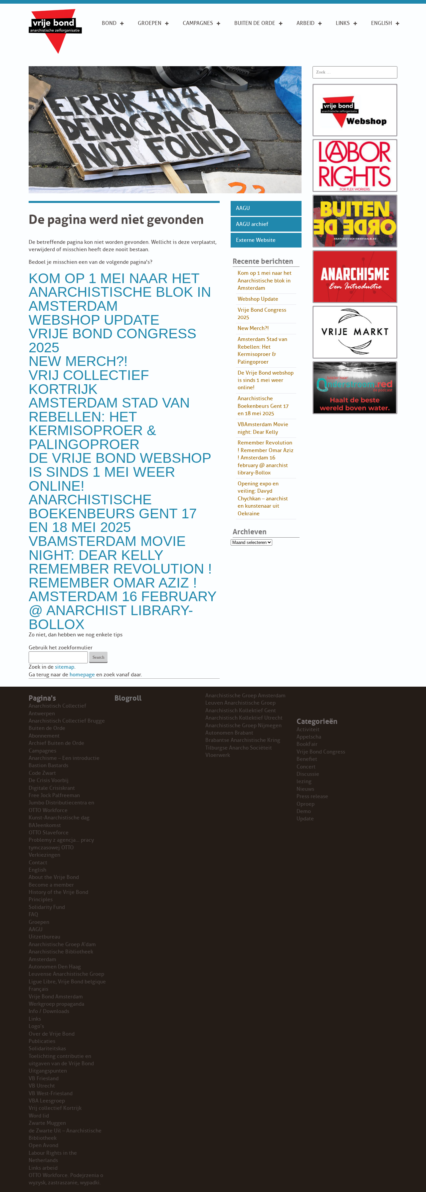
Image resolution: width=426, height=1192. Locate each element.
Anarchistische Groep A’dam (159, 38)
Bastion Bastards (48, 765)
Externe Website (256, 240)
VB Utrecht (42, 1086)
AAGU (243, 208)
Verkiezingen (44, 855)
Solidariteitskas (47, 1048)
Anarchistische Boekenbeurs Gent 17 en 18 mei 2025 (113, 513)
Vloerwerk (217, 755)
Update (305, 818)
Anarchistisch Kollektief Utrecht (244, 718)
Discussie (308, 774)
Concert (306, 767)
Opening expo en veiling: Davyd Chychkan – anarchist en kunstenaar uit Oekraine (263, 498)
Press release (312, 796)
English (381, 23)
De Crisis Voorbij (49, 780)
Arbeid (306, 23)
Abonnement (251, 34)
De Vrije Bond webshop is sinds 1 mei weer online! (120, 471)
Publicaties (42, 1041)
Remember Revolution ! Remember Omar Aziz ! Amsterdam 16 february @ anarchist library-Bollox (122, 596)
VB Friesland (44, 1078)
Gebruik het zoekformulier (61, 647)
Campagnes (198, 23)
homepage (82, 674)
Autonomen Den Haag (55, 966)
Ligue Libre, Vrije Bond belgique (67, 981)
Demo (304, 811)
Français (38, 989)
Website (245, 56)
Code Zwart (42, 773)
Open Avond (43, 1145)
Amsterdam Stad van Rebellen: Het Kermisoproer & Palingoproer (109, 423)
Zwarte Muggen (47, 1123)
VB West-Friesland (51, 1093)
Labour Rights (307, 38)
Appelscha (309, 737)
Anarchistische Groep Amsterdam (245, 695)
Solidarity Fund (47, 907)
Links (343, 23)
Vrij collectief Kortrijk (89, 382)
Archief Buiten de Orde (56, 743)
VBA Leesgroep (47, 1101)
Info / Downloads (49, 1011)
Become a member (51, 885)
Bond (109, 23)
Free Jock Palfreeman (54, 795)
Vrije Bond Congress (321, 752)
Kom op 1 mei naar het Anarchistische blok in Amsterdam (120, 292)
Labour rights (346, 38)
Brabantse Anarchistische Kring (242, 740)
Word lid (39, 1115)
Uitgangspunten (124, 52)
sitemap (64, 667)
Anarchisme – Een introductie (201, 42)
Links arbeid (306, 56)
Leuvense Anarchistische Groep (66, 974)
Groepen (149, 23)
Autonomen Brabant (229, 733)
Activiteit (308, 729)
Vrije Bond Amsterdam (56, 996)
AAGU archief (252, 224)
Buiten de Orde (254, 23)
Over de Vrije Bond (120, 38)
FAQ (33, 914)
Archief (244, 45)
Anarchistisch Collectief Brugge (67, 721)
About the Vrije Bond (385, 38)
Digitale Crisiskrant (52, 788)
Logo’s (36, 1026)
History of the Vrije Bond (58, 892)
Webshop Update (94, 320)
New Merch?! (78, 361)
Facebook (349, 52)
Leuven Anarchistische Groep (240, 703)
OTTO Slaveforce (49, 832)
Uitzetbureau (44, 937)
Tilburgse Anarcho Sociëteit (238, 748)
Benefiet (307, 759)
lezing (304, 781)
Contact (38, 862)
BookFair (307, 744)
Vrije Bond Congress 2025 (112, 340)
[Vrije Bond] (55, 52)
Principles (385, 52)
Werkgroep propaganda (56, 1004)
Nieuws (305, 789)
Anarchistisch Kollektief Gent (240, 710)
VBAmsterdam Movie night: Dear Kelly (107, 548)
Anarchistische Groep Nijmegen (243, 725)
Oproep (306, 804)
